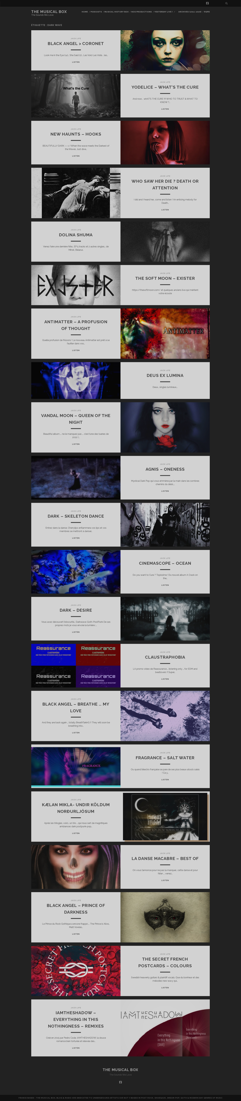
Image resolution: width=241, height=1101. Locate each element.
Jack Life (76, 38)
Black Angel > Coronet (76, 43)
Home (85, 12)
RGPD (207, 12)
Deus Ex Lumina (165, 375)
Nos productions (141, 12)
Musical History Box (116, 12)
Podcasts (96, 12)
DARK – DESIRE (76, 610)
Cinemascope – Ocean (165, 563)
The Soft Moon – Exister (165, 278)
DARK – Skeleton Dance (76, 516)
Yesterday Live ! (164, 12)
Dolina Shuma (76, 234)
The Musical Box (49, 12)
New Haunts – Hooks (75, 134)
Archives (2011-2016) (190, 12)
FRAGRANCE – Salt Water (165, 757)
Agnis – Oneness (165, 469)
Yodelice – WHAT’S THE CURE (165, 87)
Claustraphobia (165, 657)
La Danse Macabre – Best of (165, 858)
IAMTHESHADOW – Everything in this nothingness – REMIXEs (76, 1019)
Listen (76, 62)
